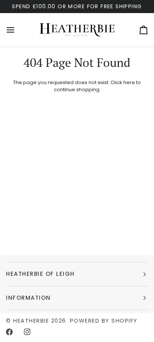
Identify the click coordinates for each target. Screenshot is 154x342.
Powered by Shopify (104, 320)
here (129, 82)
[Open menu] (17, 30)
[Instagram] (27, 332)
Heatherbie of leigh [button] (40, 274)
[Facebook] (9, 332)
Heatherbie (31, 320)
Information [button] (28, 298)
